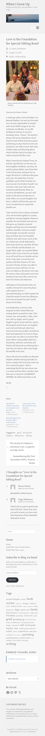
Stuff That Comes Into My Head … (18, 547)
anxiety (23, 599)
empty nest (24, 610)
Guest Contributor (18, 49)
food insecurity (24, 613)
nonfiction (9, 635)
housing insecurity (28, 622)
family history (12, 613)
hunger (8, 625)
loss (16, 628)
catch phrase (19, 603)
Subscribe (12, 580)
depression (10, 610)
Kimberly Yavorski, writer (21, 652)
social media (16, 640)
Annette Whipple (13, 599)
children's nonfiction (28, 606)
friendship (10, 615)
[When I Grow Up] (22, 17)
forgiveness (34, 613)
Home (8, 544)
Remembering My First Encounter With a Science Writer (13, 420)
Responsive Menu (37, 28)
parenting (28, 634)
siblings (29, 436)
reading (8, 640)
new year (32, 631)
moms (15, 631)
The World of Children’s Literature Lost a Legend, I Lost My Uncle (21, 446)
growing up (18, 619)
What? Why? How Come (15, 550)
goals (35, 616)
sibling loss (19, 436)
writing (11, 644)
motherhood (23, 631)
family (11, 57)
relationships (20, 57)
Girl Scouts (28, 616)
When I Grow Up (18, 4)
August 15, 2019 (15, 53)
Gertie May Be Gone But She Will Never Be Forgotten (29, 406)
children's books (16, 606)
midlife (9, 631)
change (25, 603)
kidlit (22, 625)
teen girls (25, 640)
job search (15, 625)
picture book (25, 638)
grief (19, 433)
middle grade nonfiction (27, 629)
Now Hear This (18, 635)
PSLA (32, 638)
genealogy (19, 616)
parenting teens (12, 638)
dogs (17, 609)
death (36, 606)
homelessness (16, 622)
